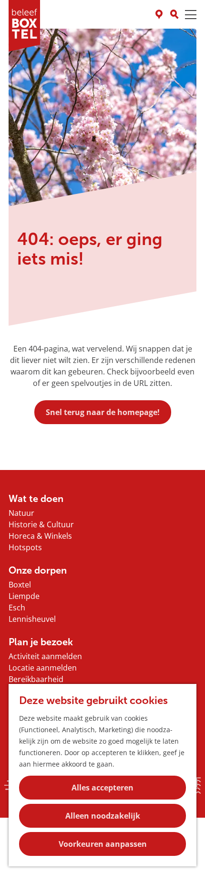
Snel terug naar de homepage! (103, 412)
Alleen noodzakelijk (102, 816)
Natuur (21, 513)
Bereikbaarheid (36, 679)
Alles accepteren (102, 787)
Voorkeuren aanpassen (103, 844)
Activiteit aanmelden (45, 656)
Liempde (24, 596)
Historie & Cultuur (41, 524)
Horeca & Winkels (40, 536)
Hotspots (25, 547)
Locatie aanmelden (43, 667)
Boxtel (20, 584)
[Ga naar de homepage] (24, 26)
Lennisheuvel (32, 619)
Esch (17, 607)
